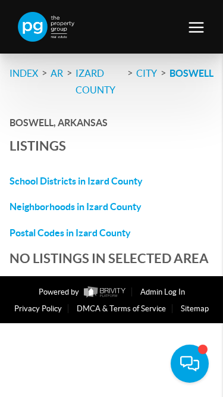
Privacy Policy (38, 308)
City (146, 73)
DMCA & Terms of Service (121, 308)
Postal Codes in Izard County (70, 232)
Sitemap (195, 308)
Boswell (191, 73)
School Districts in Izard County (76, 181)
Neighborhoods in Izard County (76, 206)
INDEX (24, 73)
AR (57, 73)
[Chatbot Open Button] (190, 364)
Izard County (95, 81)
